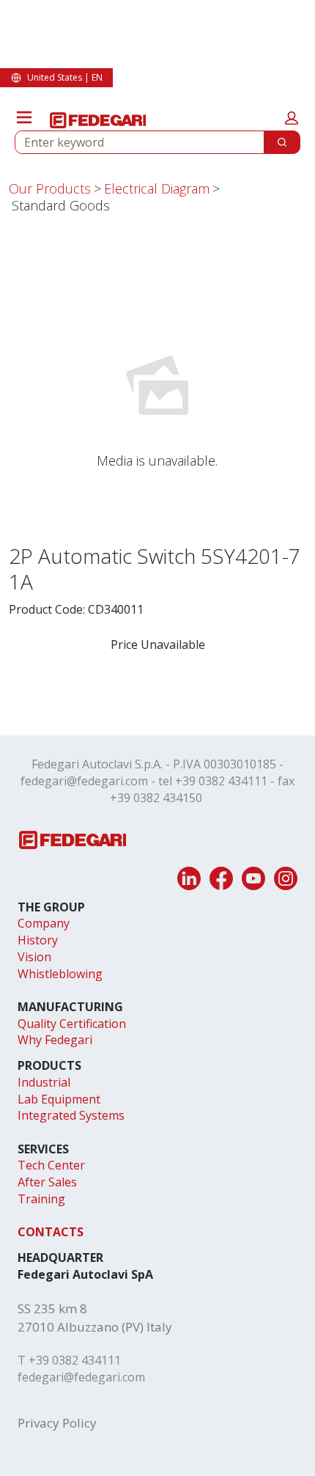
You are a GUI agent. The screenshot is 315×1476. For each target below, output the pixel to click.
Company (44, 923)
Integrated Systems (71, 1115)
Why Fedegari (55, 1040)
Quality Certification (72, 1024)
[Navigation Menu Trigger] (24, 117)
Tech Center (51, 1165)
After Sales (47, 1182)
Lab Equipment (59, 1099)
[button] (291, 118)
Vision (34, 957)
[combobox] (133, 142)
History (38, 940)
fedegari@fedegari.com (84, 781)
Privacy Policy (57, 1422)
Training (41, 1199)
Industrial (44, 1082)
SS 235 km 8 (52, 1308)
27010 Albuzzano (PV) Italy (95, 1326)
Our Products (50, 188)
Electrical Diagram (157, 188)
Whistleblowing (60, 974)
